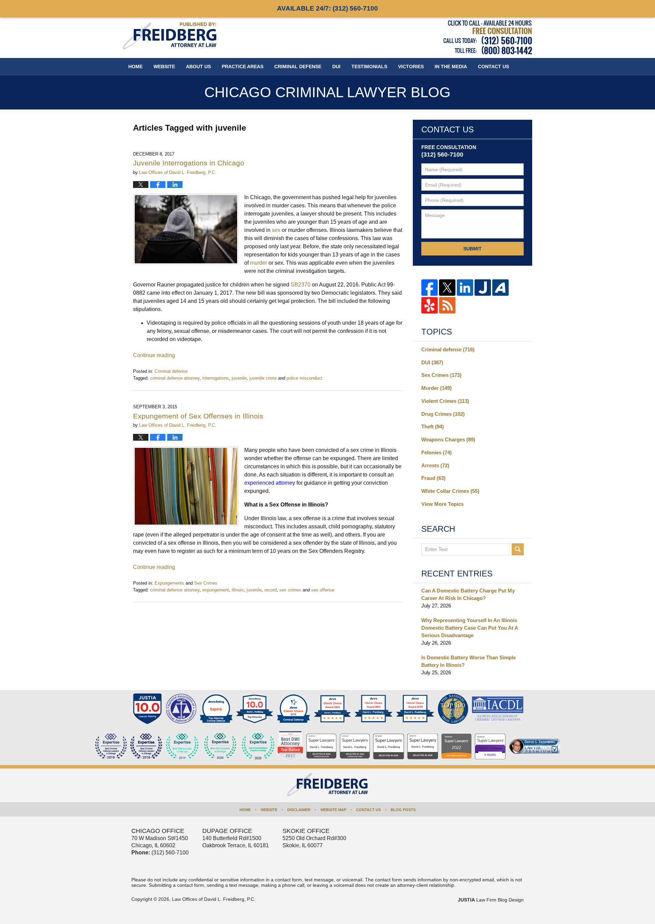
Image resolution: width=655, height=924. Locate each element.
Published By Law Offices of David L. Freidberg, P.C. (487, 37)
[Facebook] (429, 287)
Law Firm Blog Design (491, 900)
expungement (215, 589)
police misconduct (304, 378)
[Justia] (483, 287)
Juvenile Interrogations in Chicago (188, 163)
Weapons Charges (448, 439)
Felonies (436, 452)
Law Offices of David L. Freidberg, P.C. (214, 899)
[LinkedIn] (465, 287)
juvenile (239, 378)
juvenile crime (263, 378)
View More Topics (442, 504)
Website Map (333, 810)
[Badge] (220, 746)
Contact (493, 66)
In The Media (451, 66)
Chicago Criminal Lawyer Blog (169, 36)
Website (164, 66)
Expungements (169, 583)
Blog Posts (403, 810)
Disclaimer (298, 810)
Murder (436, 388)
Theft (432, 426)
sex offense (322, 589)
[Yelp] (429, 305)
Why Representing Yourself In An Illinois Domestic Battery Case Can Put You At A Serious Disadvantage (469, 627)
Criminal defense (171, 371)
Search (518, 549)
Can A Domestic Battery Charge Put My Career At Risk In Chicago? (468, 594)
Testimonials (369, 66)
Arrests (435, 465)
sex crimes (290, 589)
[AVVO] (500, 287)
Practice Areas (242, 66)
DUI (336, 66)
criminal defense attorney (175, 378)
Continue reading (154, 355)
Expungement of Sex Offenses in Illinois (198, 416)
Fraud (433, 478)
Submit (472, 248)
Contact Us (368, 810)
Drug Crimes (443, 414)
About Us (198, 66)
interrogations (215, 378)
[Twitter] (447, 287)
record (270, 589)
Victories (411, 66)
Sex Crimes (205, 583)
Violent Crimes (445, 401)
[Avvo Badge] (216, 708)
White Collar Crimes (450, 491)
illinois (238, 589)
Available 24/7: (327, 8)
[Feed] (447, 305)
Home (135, 66)
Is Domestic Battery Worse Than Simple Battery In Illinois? (468, 661)
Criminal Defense (297, 66)
